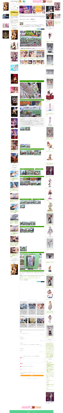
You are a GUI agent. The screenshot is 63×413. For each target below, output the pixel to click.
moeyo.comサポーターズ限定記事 (50, 377)
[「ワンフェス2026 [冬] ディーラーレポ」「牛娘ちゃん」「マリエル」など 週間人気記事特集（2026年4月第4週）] (14, 228)
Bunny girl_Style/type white (48, 344)
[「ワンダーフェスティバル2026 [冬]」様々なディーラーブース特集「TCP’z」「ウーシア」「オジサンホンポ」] (14, 196)
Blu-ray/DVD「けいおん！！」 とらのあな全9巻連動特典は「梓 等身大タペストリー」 (30, 276)
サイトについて (50, 3)
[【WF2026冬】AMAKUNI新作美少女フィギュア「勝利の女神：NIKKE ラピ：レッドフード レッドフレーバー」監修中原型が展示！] (14, 217)
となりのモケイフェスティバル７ (50, 390)
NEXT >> (36, 378)
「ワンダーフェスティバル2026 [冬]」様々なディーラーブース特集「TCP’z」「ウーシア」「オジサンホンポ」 (14, 201)
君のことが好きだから (50, 354)
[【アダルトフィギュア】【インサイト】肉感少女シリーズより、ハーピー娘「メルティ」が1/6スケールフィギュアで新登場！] (14, 185)
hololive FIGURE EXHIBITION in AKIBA (50, 384)
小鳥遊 (50, 354)
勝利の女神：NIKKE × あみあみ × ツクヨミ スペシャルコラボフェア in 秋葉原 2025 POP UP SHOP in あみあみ (50, 365)
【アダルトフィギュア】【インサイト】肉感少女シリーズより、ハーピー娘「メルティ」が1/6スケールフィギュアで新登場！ (14, 190)
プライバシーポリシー (37, 372)
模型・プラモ (25, 3)
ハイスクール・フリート (49, 351)
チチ (49, 350)
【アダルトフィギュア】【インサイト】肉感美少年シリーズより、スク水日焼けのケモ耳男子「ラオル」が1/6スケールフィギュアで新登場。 (14, 179)
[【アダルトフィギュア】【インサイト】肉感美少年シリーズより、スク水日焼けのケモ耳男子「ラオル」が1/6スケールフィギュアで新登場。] (14, 174)
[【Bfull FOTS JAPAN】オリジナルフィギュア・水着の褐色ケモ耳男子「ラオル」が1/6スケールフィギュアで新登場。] (14, 207)
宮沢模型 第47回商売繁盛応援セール (50, 367)
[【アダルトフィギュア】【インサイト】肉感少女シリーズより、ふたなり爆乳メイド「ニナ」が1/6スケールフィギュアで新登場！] (14, 250)
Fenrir (48, 345)
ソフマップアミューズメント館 (23, 279)
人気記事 (48, 382)
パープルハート (49, 352)
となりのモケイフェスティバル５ (50, 386)
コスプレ (31, 3)
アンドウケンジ (50, 348)
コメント (23, 357)
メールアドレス (24, 366)
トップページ (13, 3)
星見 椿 (50, 355)
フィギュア (19, 3)
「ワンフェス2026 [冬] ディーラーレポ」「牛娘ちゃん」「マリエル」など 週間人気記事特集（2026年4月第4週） (14, 233)
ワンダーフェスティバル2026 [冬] (13, 198)
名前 (22, 363)
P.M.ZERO (50, 346)
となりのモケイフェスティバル (50, 372)
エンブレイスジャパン (50, 350)
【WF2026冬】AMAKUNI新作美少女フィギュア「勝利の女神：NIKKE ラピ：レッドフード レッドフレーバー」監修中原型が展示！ (14, 222)
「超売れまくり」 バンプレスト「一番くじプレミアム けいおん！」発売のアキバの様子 (30, 277)
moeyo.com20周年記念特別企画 (50, 375)
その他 (47, 388)
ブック (47, 387)
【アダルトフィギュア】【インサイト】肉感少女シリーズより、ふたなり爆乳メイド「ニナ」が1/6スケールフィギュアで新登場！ (14, 255)
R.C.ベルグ (52, 346)
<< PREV (29, 378)
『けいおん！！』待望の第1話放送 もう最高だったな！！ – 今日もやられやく (29, 278)
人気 (43, 3)
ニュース (48, 379)
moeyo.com (31, 412)
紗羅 (48, 357)
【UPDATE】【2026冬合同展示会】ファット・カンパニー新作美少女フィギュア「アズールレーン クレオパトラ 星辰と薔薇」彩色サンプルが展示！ (14, 244)
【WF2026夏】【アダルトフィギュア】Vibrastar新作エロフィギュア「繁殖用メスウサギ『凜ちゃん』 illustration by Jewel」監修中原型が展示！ (32, 312)
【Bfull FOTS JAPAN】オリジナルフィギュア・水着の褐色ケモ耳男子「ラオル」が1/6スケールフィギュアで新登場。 (14, 211)
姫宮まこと (48, 354)
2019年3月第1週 (51, 343)
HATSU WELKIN (51, 345)
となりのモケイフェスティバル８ (50, 373)
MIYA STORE (47, 346)
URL (21, 369)
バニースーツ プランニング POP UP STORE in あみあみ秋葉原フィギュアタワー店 (50, 369)
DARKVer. (53, 344)
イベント (37, 3)
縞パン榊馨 (50, 357)
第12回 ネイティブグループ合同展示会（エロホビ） (50, 371)
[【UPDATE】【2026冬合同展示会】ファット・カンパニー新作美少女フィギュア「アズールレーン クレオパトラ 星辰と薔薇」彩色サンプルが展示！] (14, 239)
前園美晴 (48, 353)
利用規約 (43, 372)
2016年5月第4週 (47, 343)
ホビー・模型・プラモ (49, 380)
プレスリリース (12, 187)
